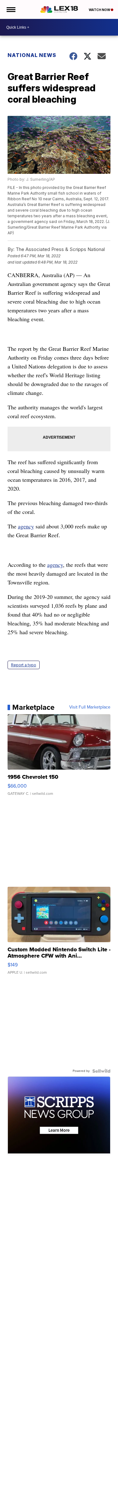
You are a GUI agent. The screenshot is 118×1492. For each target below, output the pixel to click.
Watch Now (100, 10)
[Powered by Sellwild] (101, 1071)
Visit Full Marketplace (89, 707)
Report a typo (23, 665)
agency (26, 526)
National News (32, 55)
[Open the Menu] (10, 9)
